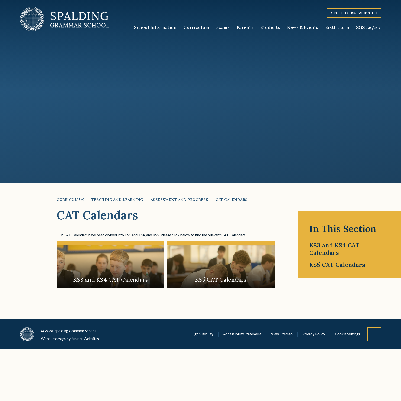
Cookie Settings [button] (347, 334)
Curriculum (70, 199)
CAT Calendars (232, 199)
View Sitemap (282, 334)
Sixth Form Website (354, 13)
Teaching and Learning (117, 199)
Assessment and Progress (179, 199)
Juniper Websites (85, 338)
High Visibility (202, 334)
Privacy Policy (313, 334)
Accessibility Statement (242, 334)
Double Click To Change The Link (110, 264)
